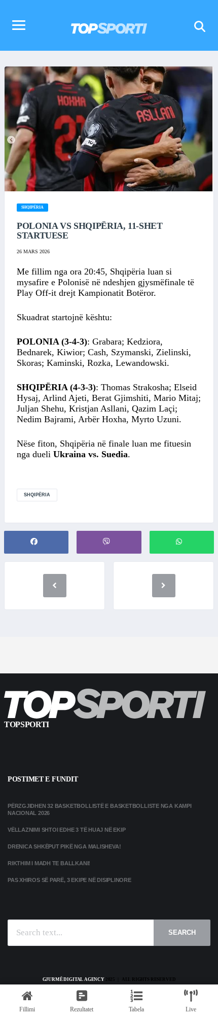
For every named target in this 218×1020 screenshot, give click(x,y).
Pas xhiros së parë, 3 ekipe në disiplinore (69, 880)
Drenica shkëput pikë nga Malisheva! (64, 846)
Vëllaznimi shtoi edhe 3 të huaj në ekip (66, 830)
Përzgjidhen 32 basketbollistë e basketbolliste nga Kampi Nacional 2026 (100, 809)
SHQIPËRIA (37, 494)
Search (182, 932)
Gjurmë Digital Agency (73, 979)
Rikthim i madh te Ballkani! (49, 863)
